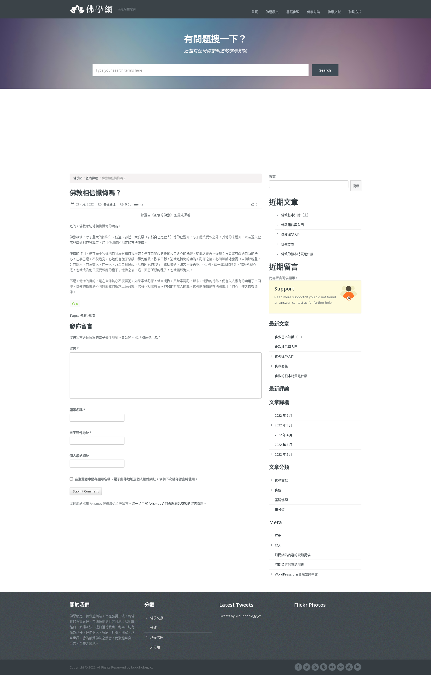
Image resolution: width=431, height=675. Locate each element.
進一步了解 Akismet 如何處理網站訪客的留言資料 (168, 503)
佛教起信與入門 (292, 224)
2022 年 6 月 (283, 415)
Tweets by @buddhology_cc (240, 616)
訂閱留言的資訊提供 (289, 564)
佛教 (83, 315)
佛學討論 (313, 11)
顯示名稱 (77, 409)
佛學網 (77, 178)
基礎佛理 (292, 11)
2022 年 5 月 (283, 425)
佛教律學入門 (291, 234)
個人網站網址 (79, 455)
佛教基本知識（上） (295, 215)
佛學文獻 (334, 11)
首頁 (254, 11)
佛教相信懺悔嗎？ (95, 192)
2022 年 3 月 (283, 444)
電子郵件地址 (81, 432)
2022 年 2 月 (283, 454)
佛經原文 (272, 11)
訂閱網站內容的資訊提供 (293, 555)
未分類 (280, 509)
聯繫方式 (354, 11)
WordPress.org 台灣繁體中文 (296, 574)
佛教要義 (287, 244)
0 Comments (134, 204)
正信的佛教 (162, 215)
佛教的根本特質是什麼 (297, 254)
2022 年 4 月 (283, 435)
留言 (74, 348)
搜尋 (272, 176)
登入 (278, 545)
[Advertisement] (215, 126)
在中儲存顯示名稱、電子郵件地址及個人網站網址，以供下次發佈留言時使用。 (136, 479)
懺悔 (91, 315)
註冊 (278, 535)
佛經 (278, 490)
